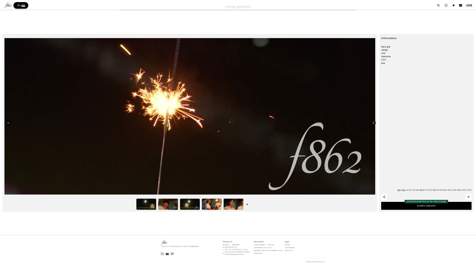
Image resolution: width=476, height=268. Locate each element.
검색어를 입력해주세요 (238, 7)
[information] (446, 5)
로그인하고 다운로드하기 (426, 206)
